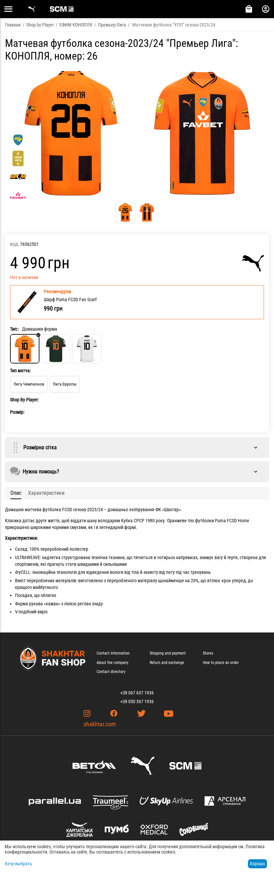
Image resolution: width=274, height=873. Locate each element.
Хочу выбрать (18, 863)
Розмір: (17, 412)
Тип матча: (20, 370)
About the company (112, 662)
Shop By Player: (24, 399)
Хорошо (257, 863)
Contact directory (111, 671)
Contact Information (113, 653)
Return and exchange (167, 662)
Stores (208, 653)
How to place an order (221, 662)
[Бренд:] (253, 263)
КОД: (14, 244)
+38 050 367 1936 (137, 701)
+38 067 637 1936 (137, 692)
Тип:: (14, 329)
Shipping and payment (168, 653)
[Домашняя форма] (24, 348)
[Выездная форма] (56, 348)
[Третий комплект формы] (87, 348)
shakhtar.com (100, 724)
